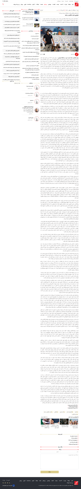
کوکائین (55, 412)
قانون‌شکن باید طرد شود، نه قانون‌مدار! (27, 17)
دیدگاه (50, 472)
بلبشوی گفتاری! (30, 117)
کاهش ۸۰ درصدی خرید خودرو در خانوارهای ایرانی (12, 27)
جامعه (42, 4)
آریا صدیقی (62, 412)
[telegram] (44, 54)
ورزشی (22, 4)
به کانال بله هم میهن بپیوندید (73, 406)
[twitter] (42, 54)
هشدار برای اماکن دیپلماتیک (73, 444)
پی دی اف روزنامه (16, 4)
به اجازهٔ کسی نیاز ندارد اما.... (34, 36)
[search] (3, 4)
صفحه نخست (71, 1)
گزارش (33, 4)
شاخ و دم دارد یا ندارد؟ (35, 38)
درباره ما (63, 1)
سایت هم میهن (56, 485)
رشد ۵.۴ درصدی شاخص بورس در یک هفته (13, 70)
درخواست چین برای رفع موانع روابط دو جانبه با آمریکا (12, 38)
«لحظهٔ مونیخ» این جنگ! (29, 24)
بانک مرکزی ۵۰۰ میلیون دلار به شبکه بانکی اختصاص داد (12, 24)
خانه (77, 10)
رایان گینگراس (74, 414)
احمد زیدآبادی (30, 88)
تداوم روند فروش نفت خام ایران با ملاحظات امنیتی (11, 64)
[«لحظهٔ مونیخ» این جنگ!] (36, 25)
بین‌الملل (45, 4)
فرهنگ (37, 4)
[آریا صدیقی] (76, 54)
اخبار (73, 4)
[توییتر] (3, 1)
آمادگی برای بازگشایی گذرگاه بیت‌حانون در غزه (12, 50)
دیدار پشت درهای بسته (73, 436)
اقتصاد (54, 4)
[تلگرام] (6, 1)
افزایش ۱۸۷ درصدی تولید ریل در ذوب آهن (32, 65)
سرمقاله (69, 4)
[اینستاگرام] (4, 1)
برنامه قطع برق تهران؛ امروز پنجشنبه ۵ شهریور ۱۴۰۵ (31, 56)
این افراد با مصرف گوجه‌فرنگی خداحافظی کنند (31, 72)
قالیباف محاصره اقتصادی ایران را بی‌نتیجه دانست (12, 21)
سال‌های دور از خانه (74, 438)
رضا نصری (30, 113)
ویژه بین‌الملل (30, 9)
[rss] (7, 1)
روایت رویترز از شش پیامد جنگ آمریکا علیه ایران (13, 61)
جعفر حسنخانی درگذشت (34, 75)
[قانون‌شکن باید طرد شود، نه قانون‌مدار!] (36, 19)
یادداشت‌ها (29, 4)
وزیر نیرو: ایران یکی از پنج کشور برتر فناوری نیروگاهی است (11, 79)
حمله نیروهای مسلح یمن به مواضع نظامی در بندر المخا (12, 53)
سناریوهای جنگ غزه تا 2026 (73, 440)
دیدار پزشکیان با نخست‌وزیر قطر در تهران (13, 35)
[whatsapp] (41, 54)
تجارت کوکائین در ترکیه (47, 412)
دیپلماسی (49, 4)
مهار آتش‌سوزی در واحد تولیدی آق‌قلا (13, 76)
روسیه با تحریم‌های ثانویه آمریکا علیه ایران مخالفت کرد (11, 13)
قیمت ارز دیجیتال (17, 83)
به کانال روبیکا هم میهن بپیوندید (73, 408)
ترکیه (76, 412)
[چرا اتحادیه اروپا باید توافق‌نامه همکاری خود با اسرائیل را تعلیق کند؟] (36, 12)
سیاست (58, 4)
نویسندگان (59, 1)
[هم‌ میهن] (76, 483)
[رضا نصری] (36, 110)
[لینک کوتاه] (42, 10)
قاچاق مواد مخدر (69, 412)
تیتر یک (66, 4)
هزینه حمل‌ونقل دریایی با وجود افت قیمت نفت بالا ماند (11, 67)
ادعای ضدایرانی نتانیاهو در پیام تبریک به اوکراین (31, 59)
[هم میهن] (76, 4)
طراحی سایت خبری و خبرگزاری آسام (7, 485)
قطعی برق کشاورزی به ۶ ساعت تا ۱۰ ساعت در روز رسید (12, 73)
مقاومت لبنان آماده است (73, 442)
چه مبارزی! (36, 33)
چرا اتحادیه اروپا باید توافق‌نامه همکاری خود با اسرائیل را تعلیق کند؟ (27, 12)
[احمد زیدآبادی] (36, 87)
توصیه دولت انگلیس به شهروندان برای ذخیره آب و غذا (30, 45)
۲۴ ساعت (62, 4)
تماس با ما (66, 1)
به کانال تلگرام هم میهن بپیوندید (73, 405)
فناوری (25, 4)
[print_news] (41, 10)
